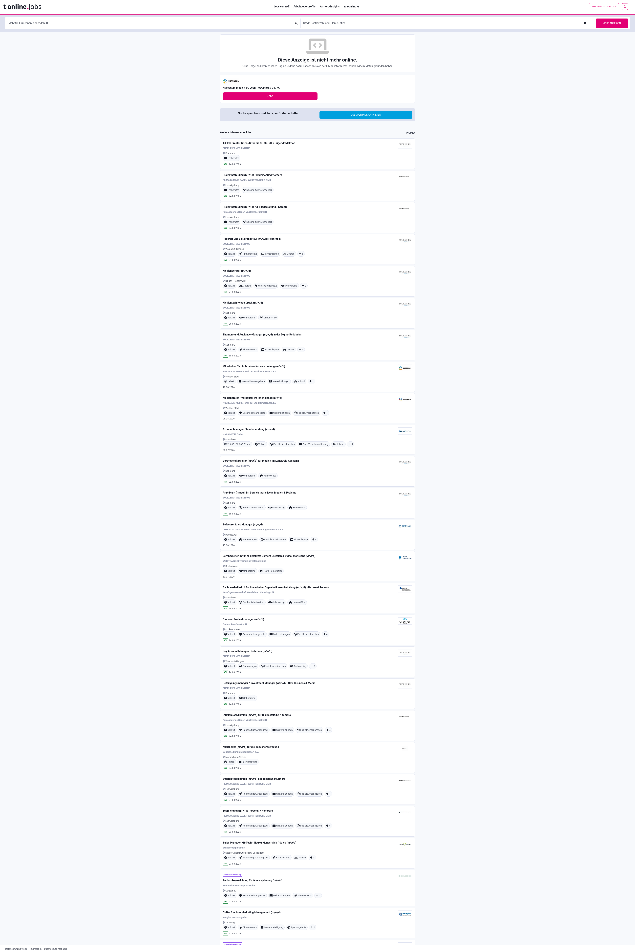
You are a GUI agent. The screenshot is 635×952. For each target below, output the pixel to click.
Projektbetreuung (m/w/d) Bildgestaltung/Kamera (252, 175)
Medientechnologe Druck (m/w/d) (243, 302)
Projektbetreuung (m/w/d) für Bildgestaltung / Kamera (255, 206)
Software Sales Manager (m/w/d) (243, 524)
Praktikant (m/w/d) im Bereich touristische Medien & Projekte (259, 492)
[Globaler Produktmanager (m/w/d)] (317, 630)
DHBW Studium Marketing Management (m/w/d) (252, 912)
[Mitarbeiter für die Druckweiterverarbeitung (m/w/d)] (317, 377)
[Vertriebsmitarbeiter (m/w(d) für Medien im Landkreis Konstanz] (317, 471)
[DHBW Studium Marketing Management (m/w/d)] (317, 923)
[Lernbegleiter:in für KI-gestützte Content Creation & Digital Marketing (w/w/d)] (317, 566)
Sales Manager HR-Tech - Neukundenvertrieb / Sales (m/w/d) (259, 842)
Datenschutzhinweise (16, 949)
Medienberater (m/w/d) (237, 270)
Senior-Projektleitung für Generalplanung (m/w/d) (252, 880)
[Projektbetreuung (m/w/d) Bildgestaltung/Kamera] (317, 185)
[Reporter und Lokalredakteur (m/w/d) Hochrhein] (317, 249)
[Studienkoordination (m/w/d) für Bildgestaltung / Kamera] (317, 725)
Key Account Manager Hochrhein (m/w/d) (247, 651)
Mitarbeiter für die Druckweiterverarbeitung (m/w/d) (254, 366)
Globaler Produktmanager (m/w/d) (243, 619)
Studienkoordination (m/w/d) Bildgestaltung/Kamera (254, 778)
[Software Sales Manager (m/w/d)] (317, 535)
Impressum (36, 949)
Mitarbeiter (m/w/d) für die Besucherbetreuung (251, 746)
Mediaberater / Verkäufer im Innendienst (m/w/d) (252, 397)
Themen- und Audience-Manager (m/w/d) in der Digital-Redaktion (262, 334)
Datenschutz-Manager (55, 949)
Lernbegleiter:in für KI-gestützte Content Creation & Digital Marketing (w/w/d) (269, 556)
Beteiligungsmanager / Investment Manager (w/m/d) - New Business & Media (269, 683)
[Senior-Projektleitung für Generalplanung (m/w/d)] (317, 888)
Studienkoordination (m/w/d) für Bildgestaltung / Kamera (257, 715)
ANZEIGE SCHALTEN (604, 6)
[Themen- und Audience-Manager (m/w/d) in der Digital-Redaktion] (317, 345)
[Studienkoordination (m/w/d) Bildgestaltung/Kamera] (317, 789)
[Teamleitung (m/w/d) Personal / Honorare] (317, 821)
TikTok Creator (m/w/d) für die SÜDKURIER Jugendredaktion (259, 143)
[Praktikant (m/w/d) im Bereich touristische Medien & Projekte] (317, 503)
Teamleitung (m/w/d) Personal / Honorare (248, 810)
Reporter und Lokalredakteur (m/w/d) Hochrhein (252, 238)
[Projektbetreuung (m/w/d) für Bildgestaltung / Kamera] (317, 217)
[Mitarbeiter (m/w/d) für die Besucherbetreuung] (317, 757)
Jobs (270, 96)
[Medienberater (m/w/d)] (317, 281)
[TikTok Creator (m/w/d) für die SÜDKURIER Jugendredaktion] (317, 154)
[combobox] (150, 23)
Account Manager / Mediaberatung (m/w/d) (249, 429)
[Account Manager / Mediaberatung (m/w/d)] (317, 440)
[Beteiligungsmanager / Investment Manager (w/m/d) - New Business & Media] (317, 694)
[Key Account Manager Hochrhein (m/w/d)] (317, 662)
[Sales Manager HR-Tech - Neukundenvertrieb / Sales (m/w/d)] (317, 853)
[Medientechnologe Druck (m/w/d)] (317, 313)
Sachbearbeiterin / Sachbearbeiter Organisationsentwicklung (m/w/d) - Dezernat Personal (276, 587)
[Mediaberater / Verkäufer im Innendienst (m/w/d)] (317, 408)
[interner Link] (22, 6)
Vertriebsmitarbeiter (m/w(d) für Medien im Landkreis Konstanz (261, 460)
